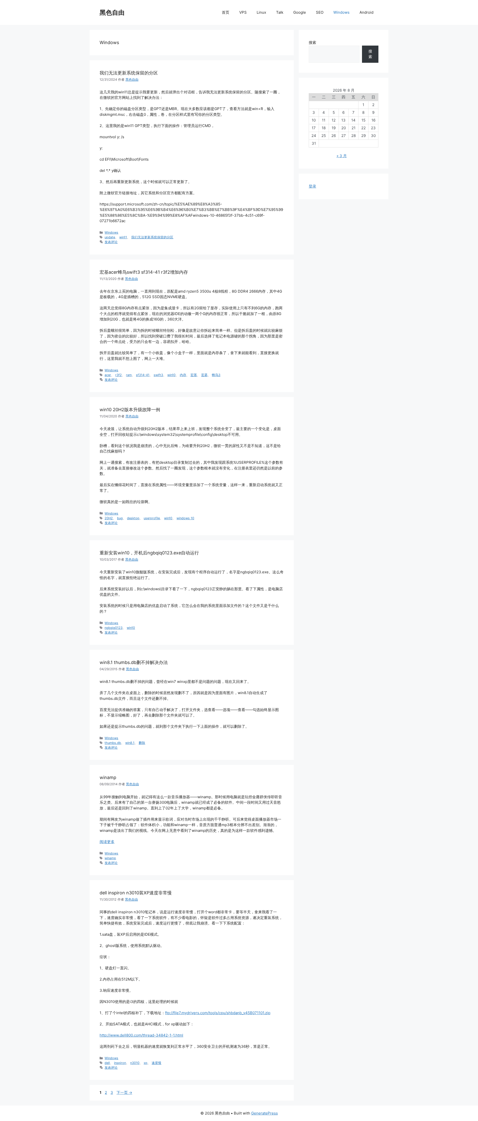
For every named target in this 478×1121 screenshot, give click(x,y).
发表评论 (111, 242)
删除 (142, 743)
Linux (261, 12)
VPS (243, 12)
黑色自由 (112, 12)
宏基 (193, 375)
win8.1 (129, 743)
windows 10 (185, 518)
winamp (108, 777)
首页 (225, 12)
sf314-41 (142, 375)
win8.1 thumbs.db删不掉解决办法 (134, 662)
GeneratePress (264, 1113)
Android (366, 12)
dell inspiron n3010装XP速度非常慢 (136, 892)
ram (129, 375)
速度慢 (156, 1063)
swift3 (158, 375)
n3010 (134, 1063)
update (110, 237)
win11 (123, 237)
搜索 (312, 42)
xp (145, 1063)
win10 (171, 375)
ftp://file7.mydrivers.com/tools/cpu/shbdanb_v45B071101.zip (217, 1012)
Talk (279, 12)
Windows (341, 12)
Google (299, 12)
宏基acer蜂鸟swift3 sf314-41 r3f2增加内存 (144, 272)
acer (108, 375)
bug (120, 518)
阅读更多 (107, 841)
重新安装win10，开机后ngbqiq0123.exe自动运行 (149, 552)
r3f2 (118, 375)
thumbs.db (113, 743)
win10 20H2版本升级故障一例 (130, 409)
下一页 (124, 1092)
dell (107, 1063)
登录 (312, 186)
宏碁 (204, 375)
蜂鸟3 (216, 375)
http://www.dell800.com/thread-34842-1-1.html (141, 1035)
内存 (183, 375)
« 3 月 (342, 155)
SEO (319, 12)
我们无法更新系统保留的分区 (129, 72)
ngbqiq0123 (113, 628)
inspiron (120, 1063)
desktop (133, 518)
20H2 (109, 518)
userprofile (152, 518)
